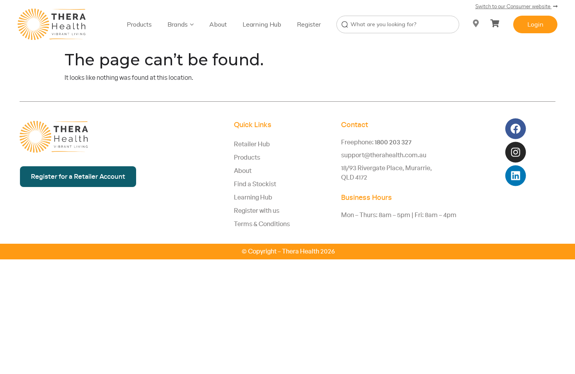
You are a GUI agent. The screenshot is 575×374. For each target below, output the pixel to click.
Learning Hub (262, 24)
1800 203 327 (393, 142)
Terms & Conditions (262, 224)
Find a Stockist (255, 184)
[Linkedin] (515, 175)
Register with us (256, 211)
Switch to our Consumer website (513, 6)
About (218, 24)
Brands (177, 24)
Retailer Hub (252, 144)
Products (139, 24)
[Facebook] (515, 129)
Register (309, 24)
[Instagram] (515, 152)
